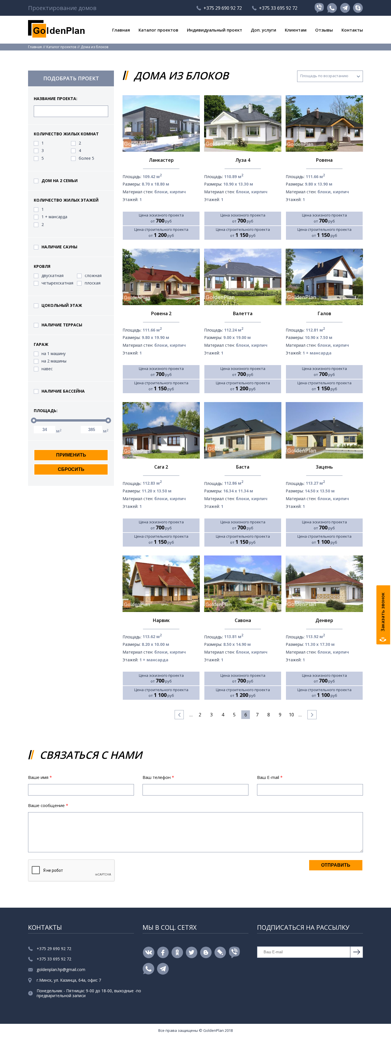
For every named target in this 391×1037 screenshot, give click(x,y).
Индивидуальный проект (214, 30)
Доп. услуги (263, 30)
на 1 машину (54, 353)
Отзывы (324, 30)
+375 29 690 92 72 (223, 8)
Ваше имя (40, 777)
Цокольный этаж (62, 305)
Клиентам (296, 30)
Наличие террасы (62, 325)
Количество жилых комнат (66, 134)
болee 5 (86, 158)
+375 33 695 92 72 (278, 8)
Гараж (41, 344)
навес (47, 369)
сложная (93, 275)
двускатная (53, 275)
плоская (92, 283)
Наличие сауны (59, 247)
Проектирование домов (62, 8)
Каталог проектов (158, 30)
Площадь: (46, 410)
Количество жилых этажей (66, 200)
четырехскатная (57, 283)
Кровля (42, 266)
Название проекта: (55, 98)
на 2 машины (54, 361)
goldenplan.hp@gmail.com (61, 969)
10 (291, 715)
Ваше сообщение (48, 805)
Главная (121, 30)
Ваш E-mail (270, 777)
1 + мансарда (54, 217)
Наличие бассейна (63, 391)
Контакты (352, 30)
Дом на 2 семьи (60, 180)
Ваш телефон (158, 777)
